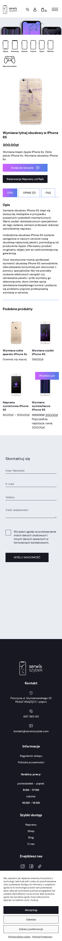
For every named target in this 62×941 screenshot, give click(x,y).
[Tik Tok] (39, 866)
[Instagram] (22, 867)
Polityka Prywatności (42, 936)
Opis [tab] (10, 193)
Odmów (31, 919)
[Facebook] (31, 866)
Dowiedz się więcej (15, 359)
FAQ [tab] (48, 193)
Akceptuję (31, 910)
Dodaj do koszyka (22, 168)
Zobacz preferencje (31, 929)
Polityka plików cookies (19, 936)
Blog (31, 837)
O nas (31, 844)
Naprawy (31, 824)
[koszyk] (42, 11)
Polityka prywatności (31, 762)
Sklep (31, 831)
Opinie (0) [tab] (29, 193)
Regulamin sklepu (31, 756)
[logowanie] (34, 10)
